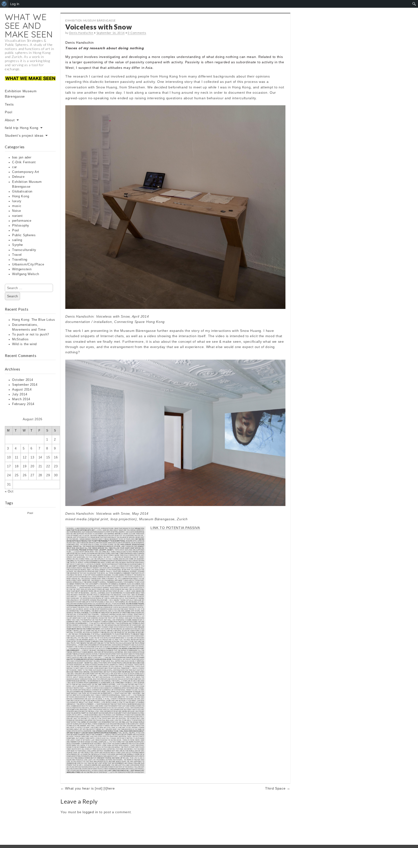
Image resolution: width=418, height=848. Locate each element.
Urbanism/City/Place (28, 264)
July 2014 (19, 394)
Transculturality (24, 250)
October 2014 (22, 380)
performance (21, 220)
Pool (8, 112)
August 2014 (22, 389)
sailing (17, 240)
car (14, 167)
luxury (17, 201)
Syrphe (17, 245)
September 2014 (24, 384)
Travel (17, 255)
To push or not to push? (30, 334)
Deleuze (18, 176)
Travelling (19, 259)
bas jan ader (21, 157)
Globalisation (22, 191)
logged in (90, 812)
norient (17, 216)
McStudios (20, 339)
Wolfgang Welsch (25, 274)
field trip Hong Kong (21, 128)
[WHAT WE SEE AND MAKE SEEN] (30, 82)
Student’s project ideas (24, 135)
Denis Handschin (81, 33)
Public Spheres (24, 235)
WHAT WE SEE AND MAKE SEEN (29, 25)
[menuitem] (4, 4)
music (17, 206)
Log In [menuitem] (14, 4)
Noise (16, 211)
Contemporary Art (25, 172)
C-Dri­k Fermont (24, 162)
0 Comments (137, 33)
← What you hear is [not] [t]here (87, 788)
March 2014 (21, 399)
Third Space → (277, 788)
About (10, 120)
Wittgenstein (21, 269)
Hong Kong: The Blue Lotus (33, 319)
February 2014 (23, 404)
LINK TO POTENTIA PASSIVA (175, 528)
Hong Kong (20, 196)
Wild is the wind (24, 344)
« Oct (9, 491)
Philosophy (20, 225)
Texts (9, 104)
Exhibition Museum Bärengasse (21, 93)
